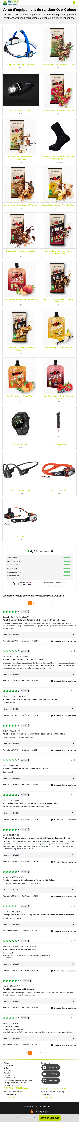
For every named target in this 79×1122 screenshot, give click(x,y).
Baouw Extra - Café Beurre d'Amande (20, 205)
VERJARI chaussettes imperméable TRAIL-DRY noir (58, 158)
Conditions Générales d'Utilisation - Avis (18, 1080)
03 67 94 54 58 (12, 1097)
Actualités (7, 1073)
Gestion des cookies (11, 1085)
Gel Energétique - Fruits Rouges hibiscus (58, 397)
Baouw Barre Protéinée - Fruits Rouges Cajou (58, 252)
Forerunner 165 (20, 444)
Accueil (6, 1063)
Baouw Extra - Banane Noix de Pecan (58, 205)
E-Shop (7, 1068)
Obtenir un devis (49, 1118)
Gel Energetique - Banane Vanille (58, 348)
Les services (8, 1065)
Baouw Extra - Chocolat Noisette (20, 251)
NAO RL (20, 536)
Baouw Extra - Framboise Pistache (58, 111)
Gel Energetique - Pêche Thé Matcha (20, 299)
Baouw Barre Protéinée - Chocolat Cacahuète (58, 300)
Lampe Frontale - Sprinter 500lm (20, 65)
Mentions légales (10, 1078)
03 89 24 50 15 (49, 1097)
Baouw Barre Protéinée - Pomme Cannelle (20, 349)
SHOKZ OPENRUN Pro (20, 490)
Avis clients (8, 1070)
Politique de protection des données (17, 1083)
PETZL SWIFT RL (58, 490)
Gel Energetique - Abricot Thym (20, 396)
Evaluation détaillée (12, 634)
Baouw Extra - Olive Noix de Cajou (58, 65)
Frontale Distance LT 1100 (20, 111)
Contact (7, 1075)
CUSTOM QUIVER (58, 444)
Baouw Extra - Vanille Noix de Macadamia (21, 158)
